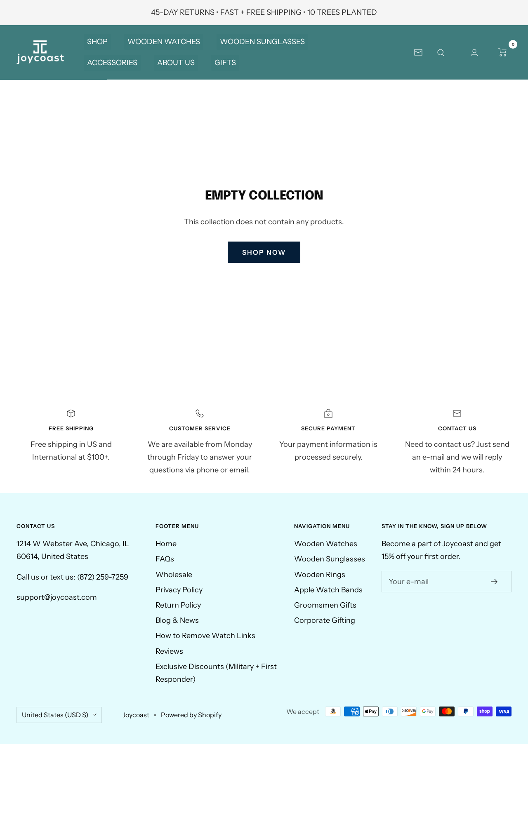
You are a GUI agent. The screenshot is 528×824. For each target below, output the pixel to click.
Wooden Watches (325, 543)
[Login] (474, 52)
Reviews (169, 651)
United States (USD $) (55, 715)
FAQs (165, 558)
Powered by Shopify (191, 715)
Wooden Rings (319, 574)
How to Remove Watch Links (205, 635)
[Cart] (502, 52)
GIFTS (225, 62)
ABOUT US (176, 62)
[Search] (446, 52)
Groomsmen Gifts (325, 605)
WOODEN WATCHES (163, 41)
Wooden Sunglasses (329, 558)
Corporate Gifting (324, 620)
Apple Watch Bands (328, 589)
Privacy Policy (179, 589)
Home (166, 543)
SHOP (97, 41)
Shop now (264, 252)
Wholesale (174, 574)
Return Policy (178, 605)
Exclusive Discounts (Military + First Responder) (216, 673)
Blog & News (177, 620)
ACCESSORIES (112, 62)
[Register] (494, 582)
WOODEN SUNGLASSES (262, 41)
